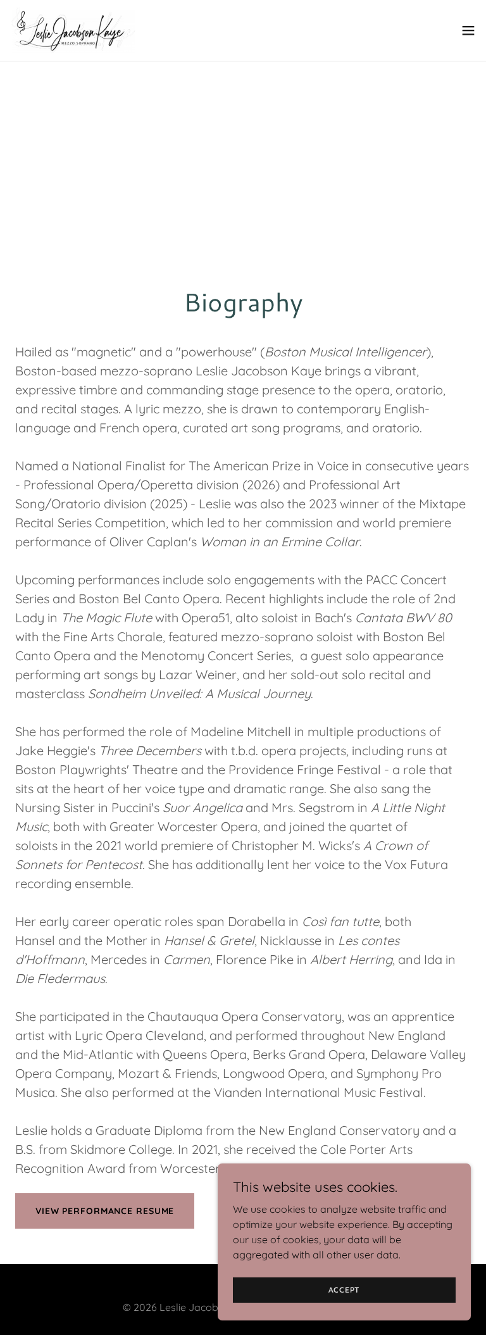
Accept (344, 1289)
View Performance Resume (104, 1211)
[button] (468, 30)
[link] (78, 30)
